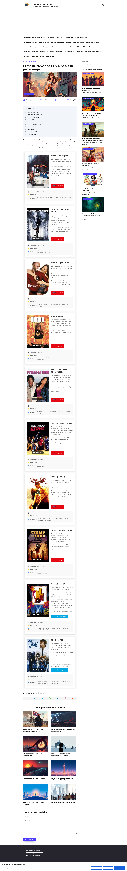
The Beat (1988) (32, 134)
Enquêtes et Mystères (93, 42)
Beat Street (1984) (33, 132)
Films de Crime (82, 47)
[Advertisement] (63, 22)
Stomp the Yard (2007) (34, 129)
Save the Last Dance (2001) (35, 114)
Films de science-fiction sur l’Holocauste (32, 754)
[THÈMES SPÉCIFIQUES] (93, 110)
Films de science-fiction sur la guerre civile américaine (33, 730)
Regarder (60, 185)
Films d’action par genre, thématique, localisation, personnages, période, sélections (49, 47)
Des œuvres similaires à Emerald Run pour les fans (91, 214)
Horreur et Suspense (38, 51)
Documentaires (44, 42)
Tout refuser (108, 868)
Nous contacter (30, 853)
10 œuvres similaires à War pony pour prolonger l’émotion (92, 139)
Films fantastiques (94, 47)
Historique (26, 51)
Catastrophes (69, 37)
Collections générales (81, 37)
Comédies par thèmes (30, 42)
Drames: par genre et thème (75, 42)
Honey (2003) (31, 119)
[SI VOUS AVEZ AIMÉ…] (93, 85)
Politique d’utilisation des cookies (34, 852)
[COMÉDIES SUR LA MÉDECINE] (93, 186)
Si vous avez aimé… (38, 56)
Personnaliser (96, 868)
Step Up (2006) (32, 127)
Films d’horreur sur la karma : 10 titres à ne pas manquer (93, 114)
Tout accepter (119, 868)
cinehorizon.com (42, 4)
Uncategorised (50, 56)
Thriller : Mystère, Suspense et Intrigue (89, 51)
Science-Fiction (69, 51)
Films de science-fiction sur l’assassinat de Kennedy (60, 754)
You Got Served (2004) (34, 124)
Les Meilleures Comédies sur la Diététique (92, 189)
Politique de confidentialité (33, 850)
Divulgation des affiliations (33, 855)
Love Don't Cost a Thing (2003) (36, 122)
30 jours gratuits (62, 616)
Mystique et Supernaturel (55, 51)
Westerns (26, 56)
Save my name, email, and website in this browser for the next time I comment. (44, 835)
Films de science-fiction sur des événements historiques (62, 779)
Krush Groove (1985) (33, 112)
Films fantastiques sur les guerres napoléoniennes (63, 730)
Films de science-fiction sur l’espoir (63, 802)
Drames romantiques (57, 42)
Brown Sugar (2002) (33, 117)
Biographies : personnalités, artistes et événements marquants (43, 37)
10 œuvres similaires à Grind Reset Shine (91, 89)
